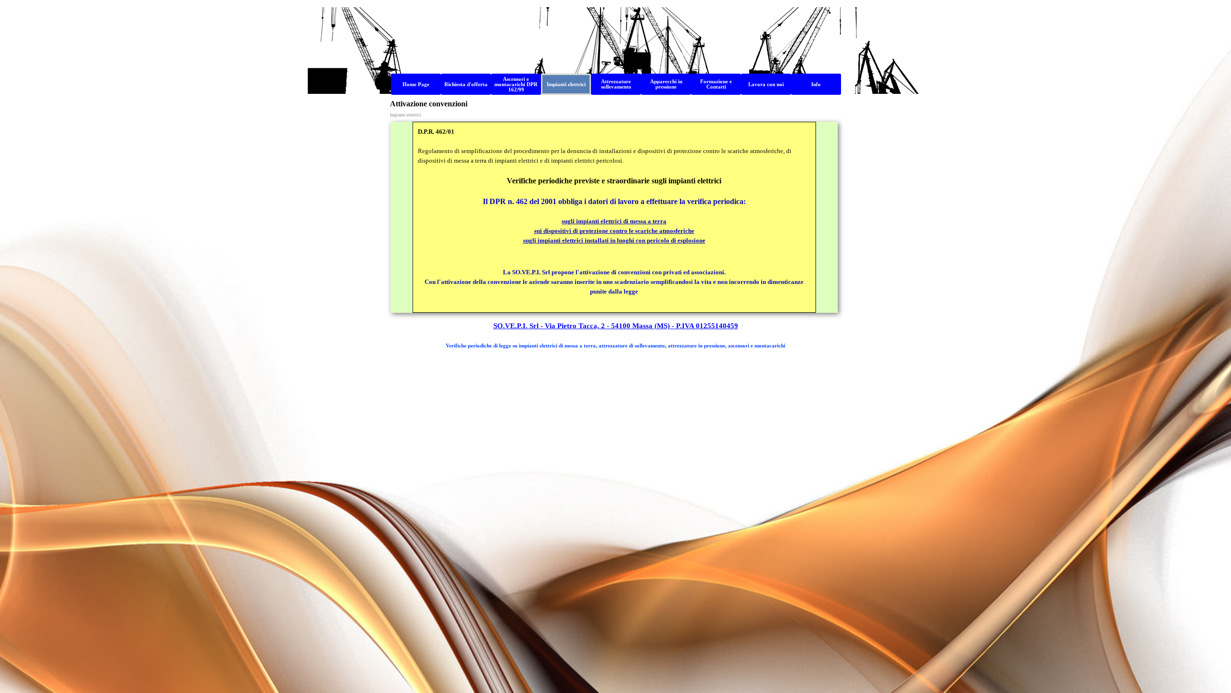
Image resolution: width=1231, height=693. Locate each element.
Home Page (415, 84)
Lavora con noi (766, 84)
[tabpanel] (614, 217)
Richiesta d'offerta (466, 84)
